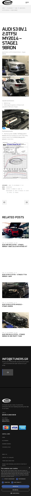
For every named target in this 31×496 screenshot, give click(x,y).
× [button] (29, 467)
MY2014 (21, 190)
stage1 (16, 192)
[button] (15, 493)
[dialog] (15, 481)
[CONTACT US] (7, 372)
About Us (4, 454)
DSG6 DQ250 (9, 190)
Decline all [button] (15, 489)
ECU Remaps (17, 185)
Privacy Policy (17, 476)
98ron (14, 188)
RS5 (16, 243)
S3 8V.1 (10, 192)
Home (3, 437)
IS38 (16, 190)
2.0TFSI (8, 188)
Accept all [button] (15, 486)
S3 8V (27, 190)
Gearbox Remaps (6, 443)
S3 (22, 185)
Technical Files (6, 447)
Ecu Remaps (5, 440)
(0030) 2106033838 (9, 415)
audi (19, 188)
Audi (10, 185)
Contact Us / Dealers (8, 457)
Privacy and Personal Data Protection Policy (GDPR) (14, 465)
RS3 (16, 332)
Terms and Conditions (8, 460)
